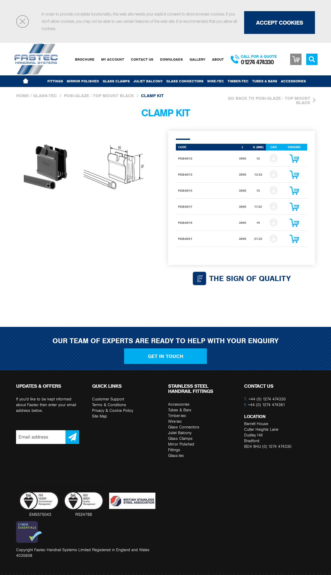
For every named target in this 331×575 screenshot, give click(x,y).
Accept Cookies (279, 22)
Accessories (293, 81)
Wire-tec (215, 81)
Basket (296, 59)
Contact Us (142, 59)
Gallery (197, 59)
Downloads (171, 59)
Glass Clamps (116, 81)
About (218, 59)
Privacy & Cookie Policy (112, 410)
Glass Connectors (185, 81)
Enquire (294, 160)
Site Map (99, 416)
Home (22, 96)
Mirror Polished (83, 81)
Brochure (84, 59)
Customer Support (108, 399)
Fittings (55, 81)
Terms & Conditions (109, 405)
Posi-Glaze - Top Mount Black (99, 96)
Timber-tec (238, 81)
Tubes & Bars (264, 81)
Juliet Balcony (148, 81)
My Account (112, 59)
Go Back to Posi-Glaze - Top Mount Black (269, 100)
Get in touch (165, 356)
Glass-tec (45, 96)
